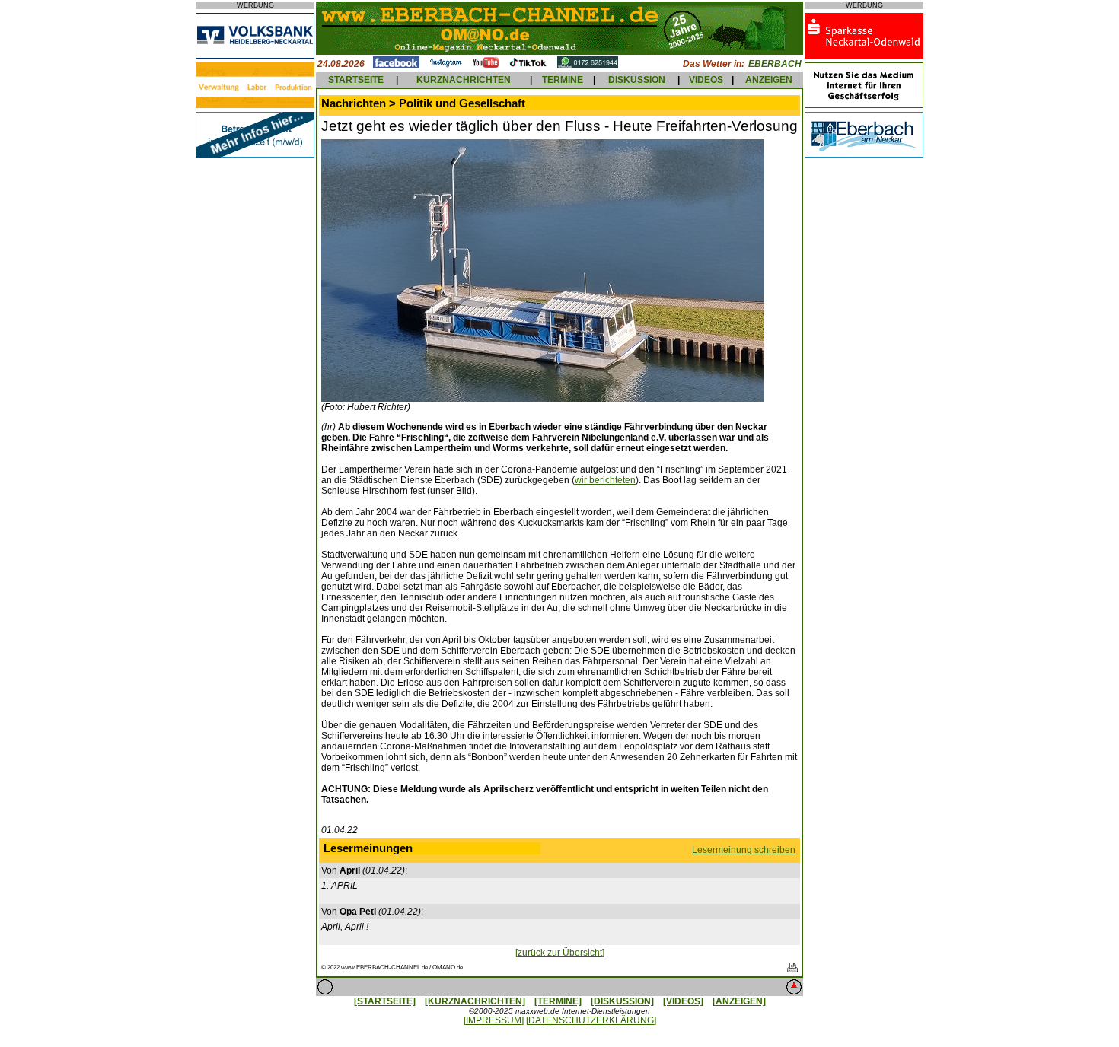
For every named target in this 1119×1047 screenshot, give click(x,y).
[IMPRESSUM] (494, 1020)
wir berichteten (605, 480)
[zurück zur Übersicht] (559, 952)
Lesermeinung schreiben (743, 850)
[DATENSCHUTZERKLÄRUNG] (591, 1020)
